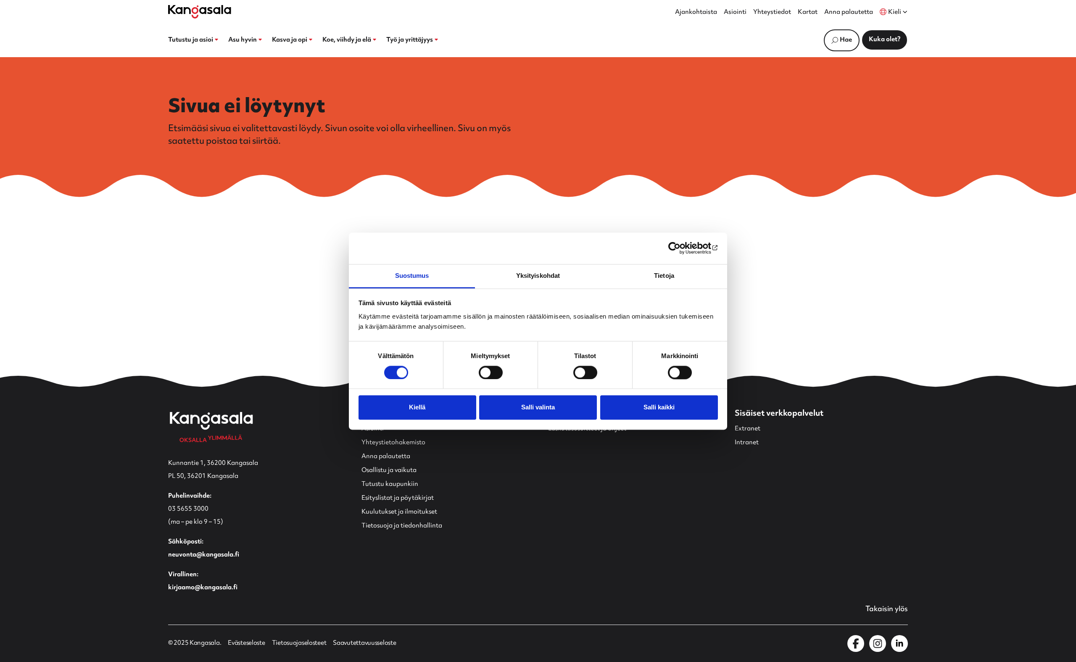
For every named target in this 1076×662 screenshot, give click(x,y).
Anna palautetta (848, 13)
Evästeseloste (246, 643)
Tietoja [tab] (664, 275)
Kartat (808, 13)
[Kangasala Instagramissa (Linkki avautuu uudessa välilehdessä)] (877, 643)
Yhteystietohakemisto (393, 442)
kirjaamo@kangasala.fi (202, 587)
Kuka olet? (884, 39)
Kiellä (417, 407)
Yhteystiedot (772, 13)
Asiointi (735, 13)
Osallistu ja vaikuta (389, 470)
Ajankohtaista (696, 13)
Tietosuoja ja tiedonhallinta (401, 526)
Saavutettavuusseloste (364, 643)
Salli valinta (538, 407)
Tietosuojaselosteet (299, 643)
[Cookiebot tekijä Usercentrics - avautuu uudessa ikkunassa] (681, 248)
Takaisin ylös (886, 609)
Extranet (747, 428)
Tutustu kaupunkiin (389, 484)
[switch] (491, 372)
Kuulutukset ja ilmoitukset (399, 512)
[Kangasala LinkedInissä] (899, 643)
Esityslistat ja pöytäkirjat (397, 498)
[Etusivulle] (199, 11)
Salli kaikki (659, 407)
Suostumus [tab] (412, 275)
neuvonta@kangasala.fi (203, 555)
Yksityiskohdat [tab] (538, 275)
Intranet (747, 442)
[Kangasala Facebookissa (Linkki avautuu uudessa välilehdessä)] (855, 643)
